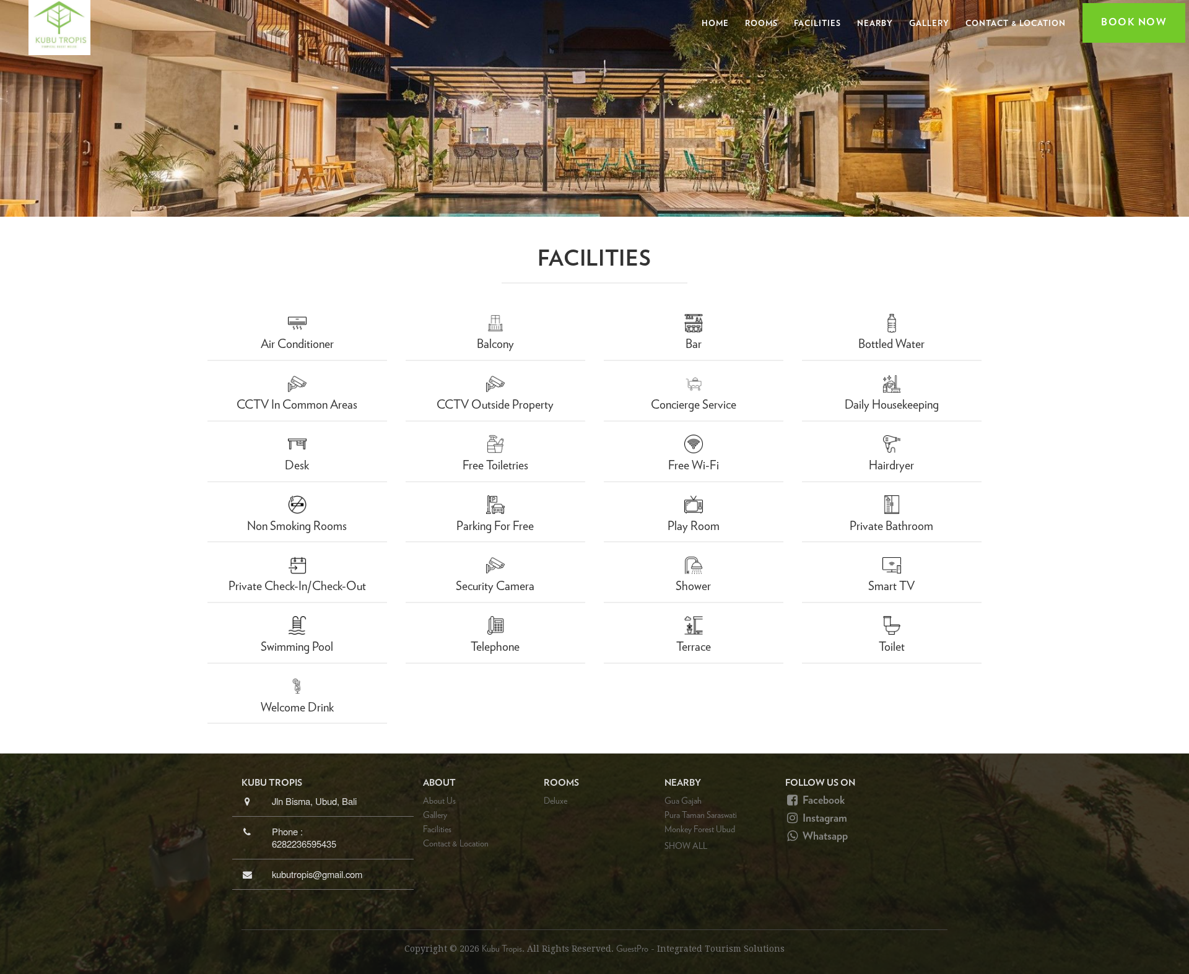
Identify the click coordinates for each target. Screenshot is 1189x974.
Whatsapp (824, 836)
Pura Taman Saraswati (700, 815)
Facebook (822, 800)
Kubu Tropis (502, 949)
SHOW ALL (685, 846)
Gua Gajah (683, 801)
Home (715, 24)
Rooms (761, 24)
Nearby (875, 24)
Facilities (817, 24)
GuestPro (632, 949)
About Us (439, 801)
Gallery (929, 24)
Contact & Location (1015, 24)
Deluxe (555, 801)
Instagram (823, 818)
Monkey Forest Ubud (699, 829)
